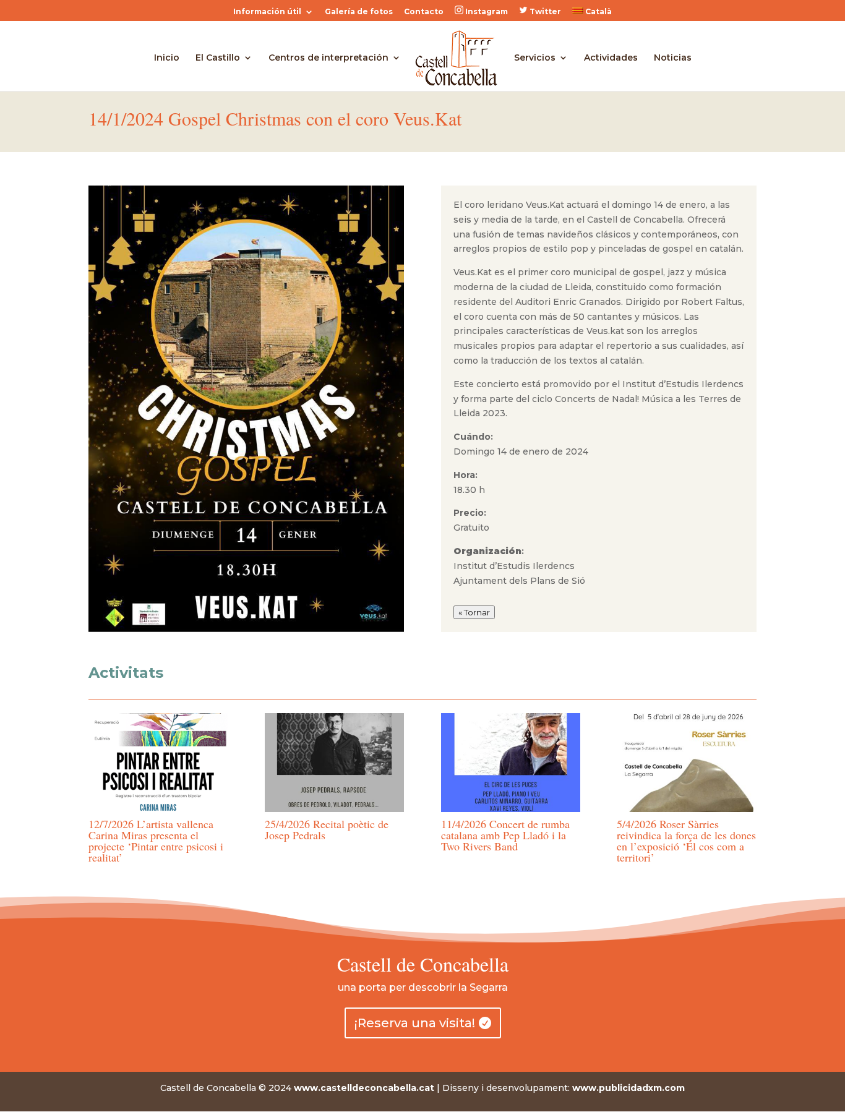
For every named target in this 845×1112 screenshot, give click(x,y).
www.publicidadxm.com (628, 1087)
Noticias (673, 58)
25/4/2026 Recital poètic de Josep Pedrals (326, 829)
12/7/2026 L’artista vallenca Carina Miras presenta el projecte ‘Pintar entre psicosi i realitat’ (155, 840)
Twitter (544, 11)
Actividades (611, 58)
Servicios (534, 58)
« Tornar (474, 612)
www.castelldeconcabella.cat (364, 1087)
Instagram (485, 11)
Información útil (267, 12)
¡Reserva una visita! (414, 1023)
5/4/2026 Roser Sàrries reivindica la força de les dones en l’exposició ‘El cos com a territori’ (686, 840)
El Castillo (217, 58)
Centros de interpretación (328, 58)
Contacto (424, 12)
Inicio (166, 58)
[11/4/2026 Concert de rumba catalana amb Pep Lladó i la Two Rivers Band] (510, 762)
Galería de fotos (359, 12)
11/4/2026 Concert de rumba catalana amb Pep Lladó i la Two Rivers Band (505, 834)
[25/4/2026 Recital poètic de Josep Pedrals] (334, 762)
